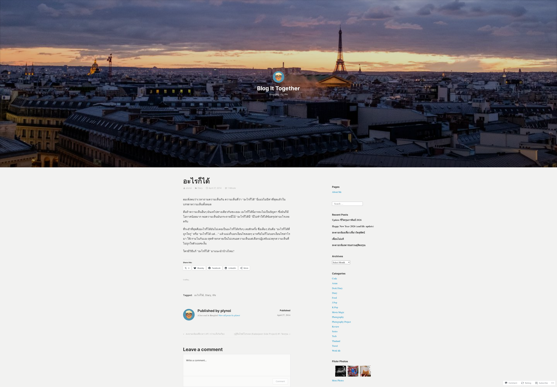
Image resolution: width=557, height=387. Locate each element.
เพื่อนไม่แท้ (338, 239)
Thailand (336, 341)
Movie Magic (338, 312)
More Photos (338, 380)
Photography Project (341, 321)
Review (335, 326)
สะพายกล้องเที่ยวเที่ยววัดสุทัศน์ (348, 232)
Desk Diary (337, 288)
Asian (334, 283)
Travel (335, 345)
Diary (200, 188)
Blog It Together (278, 88)
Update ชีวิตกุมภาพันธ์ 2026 (347, 220)
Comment (280, 381)
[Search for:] (347, 203)
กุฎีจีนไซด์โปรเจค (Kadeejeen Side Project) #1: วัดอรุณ (261, 334)
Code (334, 278)
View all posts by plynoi (229, 315)
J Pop (334, 302)
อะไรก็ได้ (199, 295)
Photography (338, 316)
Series (335, 331)
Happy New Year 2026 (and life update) (353, 226)
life (214, 295)
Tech (334, 336)
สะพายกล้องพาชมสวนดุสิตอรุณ (349, 245)
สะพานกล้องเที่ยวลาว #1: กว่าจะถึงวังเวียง (203, 334)
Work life (336, 350)
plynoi (189, 188)
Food (334, 297)
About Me (336, 191)
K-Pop (335, 307)
